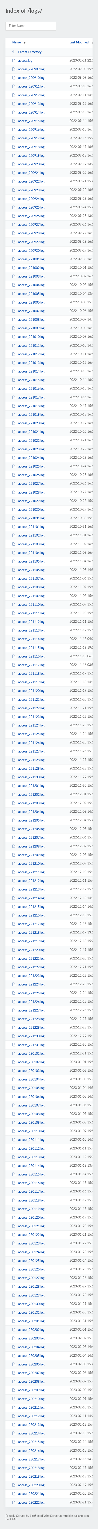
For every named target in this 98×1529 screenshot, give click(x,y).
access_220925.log (31, 207)
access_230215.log (31, 1442)
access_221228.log (31, 1019)
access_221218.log (31, 932)
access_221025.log (31, 466)
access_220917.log (31, 138)
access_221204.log (31, 812)
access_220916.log (31, 129)
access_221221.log (31, 958)
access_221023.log (31, 449)
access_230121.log (31, 1226)
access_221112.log (31, 622)
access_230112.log (31, 1148)
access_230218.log (31, 1468)
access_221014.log (31, 371)
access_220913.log (31, 104)
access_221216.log (31, 915)
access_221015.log (31, 380)
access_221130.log (31, 777)
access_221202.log (31, 794)
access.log (25, 60)
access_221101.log (31, 527)
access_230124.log (31, 1252)
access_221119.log (31, 682)
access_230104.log (31, 1079)
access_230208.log (31, 1381)
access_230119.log (31, 1209)
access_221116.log (31, 656)
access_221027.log (31, 483)
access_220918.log (31, 147)
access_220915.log (31, 121)
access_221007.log (31, 311)
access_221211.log (31, 872)
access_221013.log (31, 363)
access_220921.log (31, 173)
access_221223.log (31, 976)
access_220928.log (31, 233)
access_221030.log (31, 509)
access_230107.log (31, 1105)
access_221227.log (31, 1010)
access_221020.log (31, 423)
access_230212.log (31, 1416)
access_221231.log (31, 1045)
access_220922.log (31, 181)
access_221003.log (31, 276)
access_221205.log (31, 820)
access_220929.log (31, 242)
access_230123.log (31, 1243)
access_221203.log (31, 803)
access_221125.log (31, 734)
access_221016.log (31, 388)
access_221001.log (31, 259)
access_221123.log (31, 717)
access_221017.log (31, 397)
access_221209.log (31, 855)
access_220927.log (31, 224)
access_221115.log (31, 648)
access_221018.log (31, 406)
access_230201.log (31, 1321)
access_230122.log (31, 1235)
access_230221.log (31, 1494)
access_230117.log (31, 1191)
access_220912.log (31, 95)
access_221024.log (31, 458)
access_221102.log (31, 535)
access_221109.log (31, 596)
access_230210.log (31, 1399)
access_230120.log (31, 1217)
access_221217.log (31, 924)
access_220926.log (31, 216)
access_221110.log (31, 604)
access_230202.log (31, 1330)
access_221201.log (31, 786)
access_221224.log (31, 984)
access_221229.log (31, 1027)
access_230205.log (31, 1356)
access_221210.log (31, 863)
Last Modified (79, 42)
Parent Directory (29, 52)
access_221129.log (31, 768)
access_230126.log (31, 1269)
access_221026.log (31, 475)
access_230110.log (31, 1131)
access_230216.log (31, 1451)
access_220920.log (31, 164)
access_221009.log (31, 328)
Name (16, 42)
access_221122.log (31, 708)
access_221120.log (31, 691)
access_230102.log (31, 1062)
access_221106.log (31, 570)
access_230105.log (31, 1088)
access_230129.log (31, 1295)
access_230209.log (31, 1390)
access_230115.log (31, 1174)
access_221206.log (31, 829)
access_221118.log (31, 673)
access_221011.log (31, 345)
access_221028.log (31, 492)
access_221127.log (31, 751)
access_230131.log (31, 1312)
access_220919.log (31, 155)
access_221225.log (31, 993)
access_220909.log (31, 69)
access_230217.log (31, 1459)
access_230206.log (31, 1364)
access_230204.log (31, 1347)
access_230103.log (31, 1071)
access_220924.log (31, 199)
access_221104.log (31, 553)
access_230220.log (31, 1485)
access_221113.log (31, 630)
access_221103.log (31, 544)
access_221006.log (31, 302)
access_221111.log (31, 613)
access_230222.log (31, 1502)
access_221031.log (31, 518)
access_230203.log (31, 1338)
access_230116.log (31, 1183)
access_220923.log (31, 190)
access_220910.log (31, 78)
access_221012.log (31, 354)
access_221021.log (31, 432)
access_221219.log (31, 941)
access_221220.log (31, 950)
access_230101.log (31, 1053)
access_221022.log (31, 440)
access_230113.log (31, 1157)
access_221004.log (31, 285)
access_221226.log (31, 1002)
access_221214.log (31, 898)
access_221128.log (31, 760)
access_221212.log (31, 881)
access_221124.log (31, 725)
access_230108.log (31, 1114)
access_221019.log (31, 414)
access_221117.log (31, 665)
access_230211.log (31, 1407)
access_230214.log (31, 1433)
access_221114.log (31, 639)
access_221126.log (31, 742)
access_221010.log (31, 337)
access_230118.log (31, 1200)
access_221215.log (31, 907)
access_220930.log (31, 250)
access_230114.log (31, 1166)
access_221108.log (31, 587)
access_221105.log (31, 561)
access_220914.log (31, 112)
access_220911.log (31, 86)
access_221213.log (31, 889)
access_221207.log (31, 837)
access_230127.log (31, 1278)
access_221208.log (31, 846)
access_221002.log (31, 268)
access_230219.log (31, 1476)
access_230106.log (31, 1096)
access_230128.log (31, 1286)
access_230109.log (31, 1122)
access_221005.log (31, 293)
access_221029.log (31, 501)
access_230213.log (31, 1425)
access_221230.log (31, 1036)
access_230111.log (31, 1140)
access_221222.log (31, 967)
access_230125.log (31, 1261)
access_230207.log (31, 1373)
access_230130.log (31, 1304)
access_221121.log (31, 699)
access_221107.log (31, 578)
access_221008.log (31, 319)
